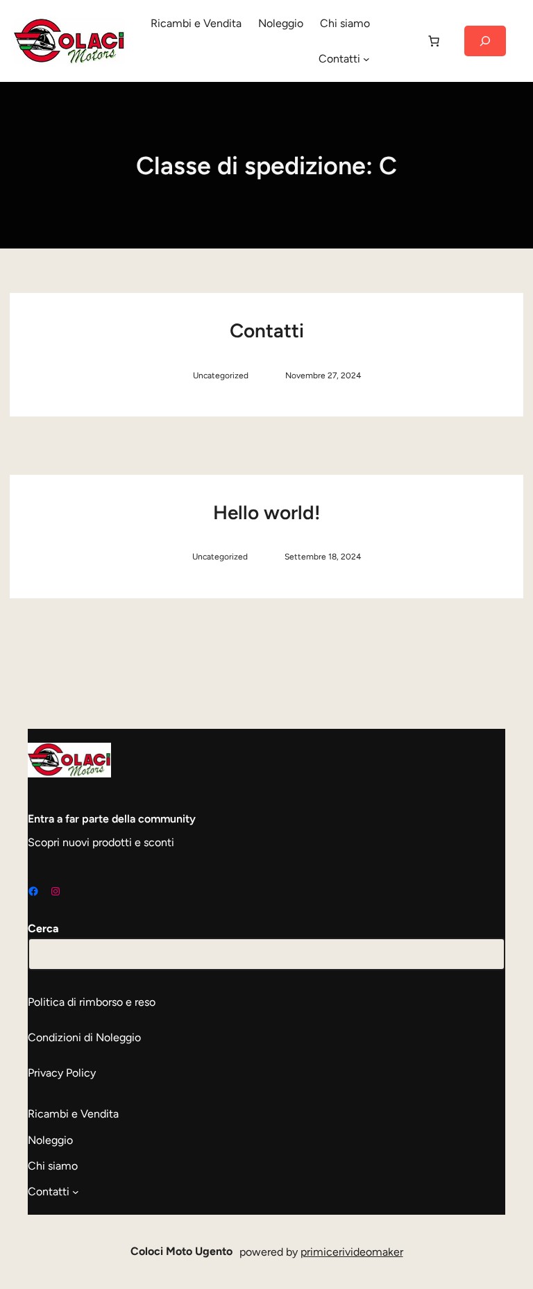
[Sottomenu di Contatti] (366, 59)
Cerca (43, 928)
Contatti (267, 330)
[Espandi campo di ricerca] (485, 41)
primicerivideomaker (352, 1251)
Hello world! (267, 512)
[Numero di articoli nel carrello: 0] (434, 41)
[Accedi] (397, 41)
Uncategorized (220, 375)
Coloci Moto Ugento (181, 1251)
